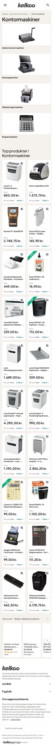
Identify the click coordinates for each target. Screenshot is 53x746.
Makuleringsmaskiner (12, 107)
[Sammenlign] (22, 163)
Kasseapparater (10, 77)
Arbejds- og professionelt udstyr (15, 14)
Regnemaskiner (9, 136)
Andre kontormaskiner (13, 48)
